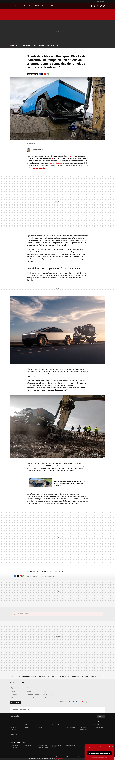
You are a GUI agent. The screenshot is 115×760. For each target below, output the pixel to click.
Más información (59, 758)
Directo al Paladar (56, 724)
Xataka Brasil (14, 747)
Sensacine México (42, 745)
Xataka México (14, 745)
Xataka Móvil (14, 727)
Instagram (95, 6)
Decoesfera (83, 727)
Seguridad (13, 688)
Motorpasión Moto (70, 727)
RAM (57, 45)
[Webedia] (101, 1)
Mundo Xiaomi (14, 734)
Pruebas (27, 6)
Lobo (52, 45)
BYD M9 (54, 676)
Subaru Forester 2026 (96, 676)
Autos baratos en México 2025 (29, 676)
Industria (35, 576)
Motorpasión (69, 724)
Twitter (98, 6)
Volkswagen (41, 45)
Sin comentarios (33, 74)
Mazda (29, 691)
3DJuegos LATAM (29, 745)
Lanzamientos (39, 6)
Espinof (40, 727)
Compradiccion (83, 729)
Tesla (41, 576)
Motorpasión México (71, 745)
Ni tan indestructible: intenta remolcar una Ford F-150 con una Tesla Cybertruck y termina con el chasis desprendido (70, 483)
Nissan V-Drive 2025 (44, 676)
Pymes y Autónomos (98, 727)
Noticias (18, 6)
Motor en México (32, 698)
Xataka (12, 724)
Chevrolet (46, 688)
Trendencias (83, 724)
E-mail (48, 74)
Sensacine (41, 724)
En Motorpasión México (59, 479)
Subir (99, 716)
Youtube (101, 6)
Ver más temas (15, 702)
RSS (79, 701)
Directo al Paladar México (56, 746)
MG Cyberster (85, 676)
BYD (12, 698)
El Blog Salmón (97, 724)
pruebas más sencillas (56, 163)
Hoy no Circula (26, 45)
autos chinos (14, 694)
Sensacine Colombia (43, 747)
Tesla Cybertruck (50, 576)
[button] (37, 150)
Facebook (92, 6)
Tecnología (30, 688)
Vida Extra (27, 727)
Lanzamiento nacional (33, 694)
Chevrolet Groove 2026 (63, 676)
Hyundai (13, 691)
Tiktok (104, 6)
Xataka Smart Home (15, 732)
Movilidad (50, 6)
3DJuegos (27, 724)
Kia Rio (45, 698)
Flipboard (45, 74)
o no (70, 156)
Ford (48, 45)
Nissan (34, 45)
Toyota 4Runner (75, 676)
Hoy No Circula (47, 694)
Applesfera (13, 729)
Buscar (101, 709)
